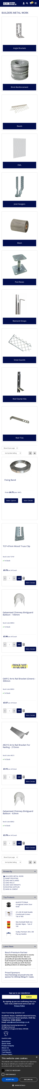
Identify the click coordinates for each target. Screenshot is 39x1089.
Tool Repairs (6, 1052)
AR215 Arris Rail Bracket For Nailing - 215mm (16, 746)
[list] (34, 453)
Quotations (6, 1041)
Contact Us (6, 1050)
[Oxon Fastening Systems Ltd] (9, 3)
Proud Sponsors (12, 972)
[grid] (30, 453)
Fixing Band (10, 480)
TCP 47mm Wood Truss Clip (16, 546)
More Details (28, 501)
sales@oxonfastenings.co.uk (18, 1022)
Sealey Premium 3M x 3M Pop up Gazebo (25, 933)
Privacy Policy (19, 1006)
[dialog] (19, 1072)
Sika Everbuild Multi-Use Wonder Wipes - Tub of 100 (24, 924)
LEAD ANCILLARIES (12, 880)
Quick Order (6, 1043)
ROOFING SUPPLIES (12, 887)
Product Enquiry (8, 1046)
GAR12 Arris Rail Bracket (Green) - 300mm (19, 679)
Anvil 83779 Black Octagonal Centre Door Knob (24, 904)
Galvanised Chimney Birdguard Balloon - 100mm (18, 613)
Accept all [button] (10, 1079)
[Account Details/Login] (23, 3)
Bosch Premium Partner (16, 952)
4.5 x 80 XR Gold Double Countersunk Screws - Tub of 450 (24, 914)
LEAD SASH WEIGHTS (13, 885)
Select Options (11, 501)
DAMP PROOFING (11, 878)
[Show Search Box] (27, 3)
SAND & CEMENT (11, 889)
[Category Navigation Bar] (35, 3)
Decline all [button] (28, 1079)
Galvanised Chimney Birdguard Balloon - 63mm (18, 812)
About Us (5, 1048)
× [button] (36, 1057)
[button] (19, 1085)
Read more (28, 1066)
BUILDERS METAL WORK (14, 876)
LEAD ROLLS (9, 883)
